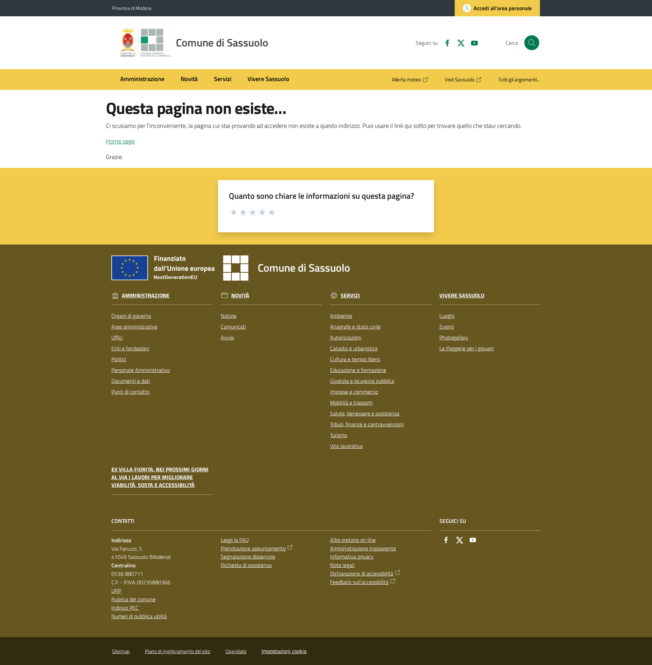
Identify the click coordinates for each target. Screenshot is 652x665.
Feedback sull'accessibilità (359, 582)
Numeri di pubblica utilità (139, 616)
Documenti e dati (130, 381)
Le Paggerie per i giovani (466, 348)
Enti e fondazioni (130, 348)
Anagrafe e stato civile (355, 326)
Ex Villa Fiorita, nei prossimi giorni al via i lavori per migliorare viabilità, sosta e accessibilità (160, 477)
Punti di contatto (130, 392)
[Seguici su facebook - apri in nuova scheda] (444, 42)
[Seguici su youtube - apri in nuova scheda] (471, 42)
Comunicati (233, 326)
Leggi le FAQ (235, 540)
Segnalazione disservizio (248, 556)
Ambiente (341, 316)
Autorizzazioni (345, 337)
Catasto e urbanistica (354, 348)
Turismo (338, 435)
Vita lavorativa (346, 446)
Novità (240, 295)
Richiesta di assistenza (246, 565)
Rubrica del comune (133, 599)
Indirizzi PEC (125, 608)
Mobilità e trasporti (351, 402)
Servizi (350, 295)
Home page (120, 141)
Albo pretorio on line (353, 540)
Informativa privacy (352, 556)
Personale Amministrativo (140, 370)
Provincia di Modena (131, 8)
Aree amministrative (134, 326)
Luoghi (446, 316)
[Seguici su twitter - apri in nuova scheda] (458, 42)
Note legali (342, 565)
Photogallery (453, 337)
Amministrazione (145, 295)
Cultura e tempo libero (355, 359)
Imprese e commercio (354, 392)
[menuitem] (142, 79)
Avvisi (227, 337)
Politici (118, 359)
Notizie (228, 316)
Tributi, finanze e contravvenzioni (367, 424)
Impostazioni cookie (284, 651)
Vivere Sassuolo (461, 295)
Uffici (117, 337)
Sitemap (121, 651)
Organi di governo (131, 316)
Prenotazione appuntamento (253, 548)
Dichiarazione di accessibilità (361, 573)
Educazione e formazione (358, 370)
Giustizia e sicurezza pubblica (362, 381)
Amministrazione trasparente (363, 548)
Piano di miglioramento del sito (177, 651)
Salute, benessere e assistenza (364, 413)
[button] (532, 43)
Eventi (446, 326)
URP (116, 591)
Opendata (235, 651)
